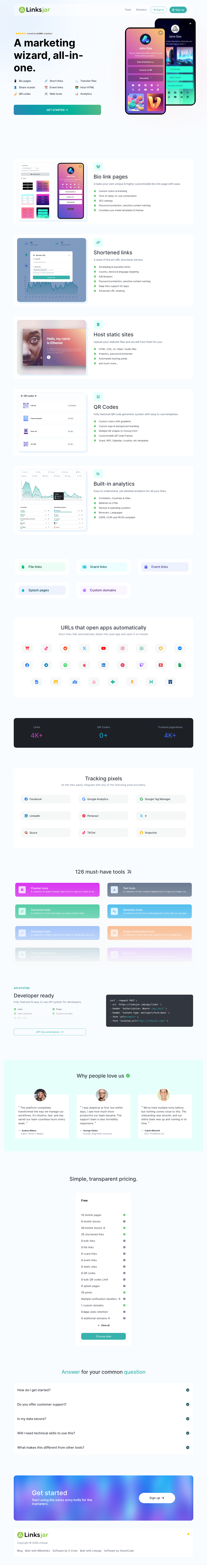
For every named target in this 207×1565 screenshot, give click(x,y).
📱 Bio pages (22, 80)
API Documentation (48, 1032)
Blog (20, 1550)
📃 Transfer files (86, 80)
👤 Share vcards (24, 87)
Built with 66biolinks (37, 1550)
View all (105, 1325)
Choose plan (103, 1336)
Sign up (179, 9)
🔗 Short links (53, 80)
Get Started (56, 110)
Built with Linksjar (91, 1550)
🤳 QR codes (22, 93)
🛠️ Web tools (53, 93)
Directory (141, 9)
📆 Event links (53, 87)
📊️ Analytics (83, 93)
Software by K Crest (65, 1550)
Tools (128, 9)
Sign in (160, 9)
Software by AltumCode (119, 1550)
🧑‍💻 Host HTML (84, 87)
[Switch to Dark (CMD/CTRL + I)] (188, 1534)
